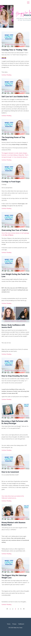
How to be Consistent (10, 472)
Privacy (14, 624)
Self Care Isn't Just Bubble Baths (15, 96)
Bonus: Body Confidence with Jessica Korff (13, 326)
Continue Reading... (7, 75)
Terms (8, 624)
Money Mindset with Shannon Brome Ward (13, 523)
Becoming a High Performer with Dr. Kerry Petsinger (15, 422)
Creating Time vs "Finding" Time (14, 50)
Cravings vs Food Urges (11, 181)
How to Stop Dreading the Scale (15, 376)
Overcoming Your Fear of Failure (15, 230)
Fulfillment (21, 624)
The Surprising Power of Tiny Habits (13, 138)
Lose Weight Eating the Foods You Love (15, 275)
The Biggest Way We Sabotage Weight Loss (14, 576)
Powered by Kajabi (15, 633)
